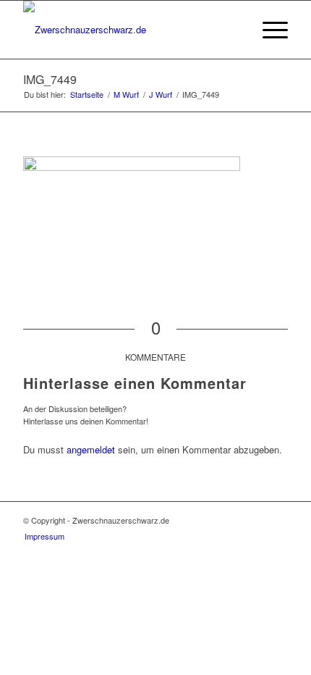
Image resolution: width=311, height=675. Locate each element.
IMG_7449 (50, 79)
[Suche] (234, 30)
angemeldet (91, 449)
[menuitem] (234, 30)
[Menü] (268, 30)
